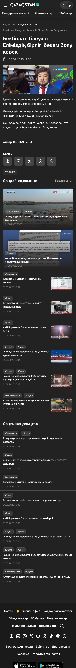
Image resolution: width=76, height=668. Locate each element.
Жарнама (22, 654)
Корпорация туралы (19, 646)
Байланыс (42, 646)
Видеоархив (48, 626)
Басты (6, 24)
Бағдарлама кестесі (57, 611)
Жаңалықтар (44, 13)
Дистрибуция (61, 646)
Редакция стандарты (46, 654)
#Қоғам (10, 172)
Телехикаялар (57, 618)
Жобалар (65, 13)
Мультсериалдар (24, 626)
